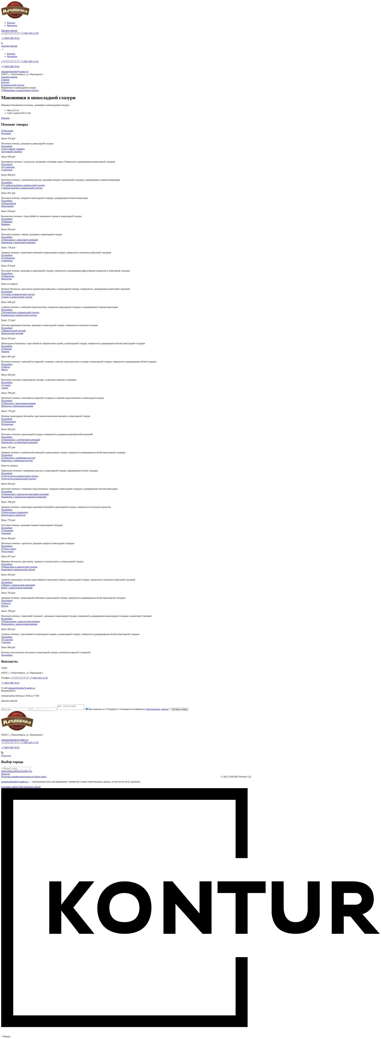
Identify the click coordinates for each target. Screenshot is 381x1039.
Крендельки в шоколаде (13, 515)
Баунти (4, 606)
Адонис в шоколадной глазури (16, 297)
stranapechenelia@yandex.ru (14, 71)
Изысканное (7, 206)
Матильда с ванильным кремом (17, 406)
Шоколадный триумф (12, 333)
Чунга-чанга (7, 551)
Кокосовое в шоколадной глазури (18, 569)
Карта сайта (40, 776)
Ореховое (6, 533)
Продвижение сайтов (30, 786)
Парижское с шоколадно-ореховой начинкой (23, 497)
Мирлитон (6, 279)
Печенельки (7, 424)
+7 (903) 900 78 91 (10, 38)
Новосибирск (8, 771)
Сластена (6, 642)
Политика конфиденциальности (17, 776)
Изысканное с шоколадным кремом (19, 624)
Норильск (6, 755)
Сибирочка (7, 260)
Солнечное (6, 169)
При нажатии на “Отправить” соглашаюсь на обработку (129, 709)
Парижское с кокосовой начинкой (18, 242)
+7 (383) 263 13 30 (29, 33)
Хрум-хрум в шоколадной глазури (18, 478)
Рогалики (6, 133)
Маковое (5, 224)
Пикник (5, 351)
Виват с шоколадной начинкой (16, 587)
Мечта (4, 369)
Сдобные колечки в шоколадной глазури (21, 188)
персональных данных (157, 709)
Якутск (28, 771)
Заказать (5, 118)
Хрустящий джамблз (11, 151)
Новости (5, 774)
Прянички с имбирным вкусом (17, 460)
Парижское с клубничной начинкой (19, 442)
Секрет (4, 388)
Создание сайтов (9, 786)
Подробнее (6, 146)
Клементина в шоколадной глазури (19, 315)
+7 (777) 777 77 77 (10, 33)
